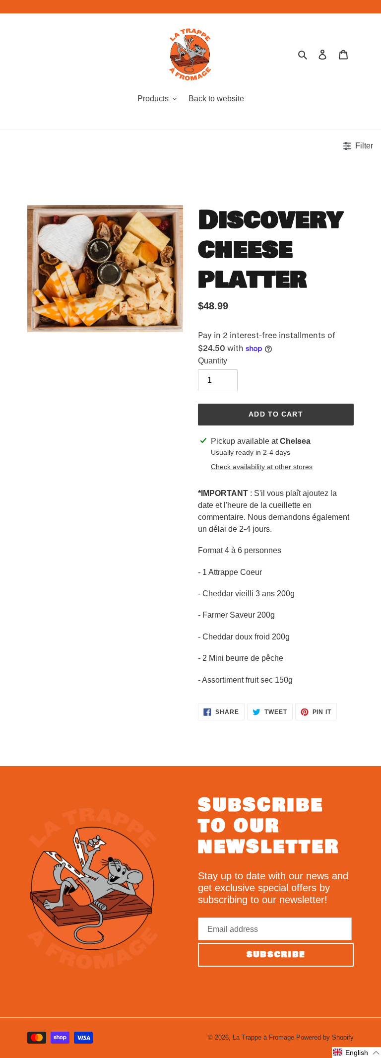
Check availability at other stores (262, 467)
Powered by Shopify (325, 1037)
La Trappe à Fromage (263, 1037)
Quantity (212, 360)
